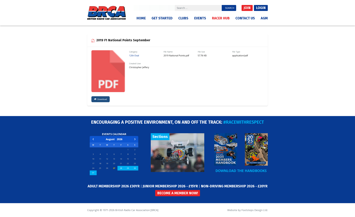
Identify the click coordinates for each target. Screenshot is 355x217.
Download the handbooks (241, 170)
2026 (119, 139)
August (111, 139)
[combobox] (198, 8)
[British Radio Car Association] (106, 12)
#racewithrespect (243, 122)
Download (102, 99)
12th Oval (134, 55)
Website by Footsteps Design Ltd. (247, 210)
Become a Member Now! (177, 193)
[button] (162, 18)
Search (229, 8)
